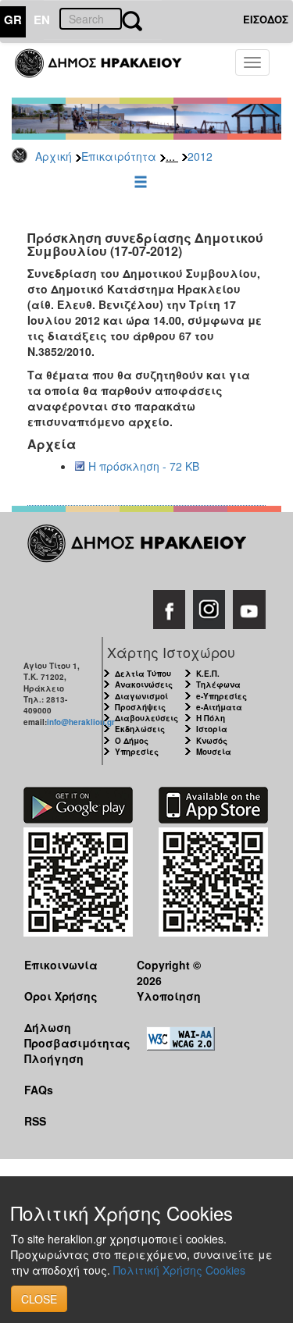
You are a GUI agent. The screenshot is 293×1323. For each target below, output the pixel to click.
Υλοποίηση (169, 996)
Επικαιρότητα (118, 156)
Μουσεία (213, 751)
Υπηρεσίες (137, 751)
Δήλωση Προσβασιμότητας (68, 1034)
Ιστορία (211, 729)
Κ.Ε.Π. (208, 673)
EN (42, 19)
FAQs (38, 1089)
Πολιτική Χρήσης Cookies (179, 1270)
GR (13, 19)
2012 (200, 156)
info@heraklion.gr (81, 722)
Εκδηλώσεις (140, 729)
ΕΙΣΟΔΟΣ (265, 19)
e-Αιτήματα (219, 707)
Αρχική (53, 156)
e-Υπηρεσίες (221, 696)
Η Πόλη (210, 718)
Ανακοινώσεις (144, 684)
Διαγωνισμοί (141, 696)
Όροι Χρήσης (61, 996)
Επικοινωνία (61, 965)
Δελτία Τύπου (143, 673)
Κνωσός (211, 740)
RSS (35, 1121)
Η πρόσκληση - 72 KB (143, 466)
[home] (107, 70)
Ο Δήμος (131, 740)
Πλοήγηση (54, 1058)
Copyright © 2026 (169, 972)
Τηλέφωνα (218, 684)
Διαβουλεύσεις (146, 718)
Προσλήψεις (140, 707)
